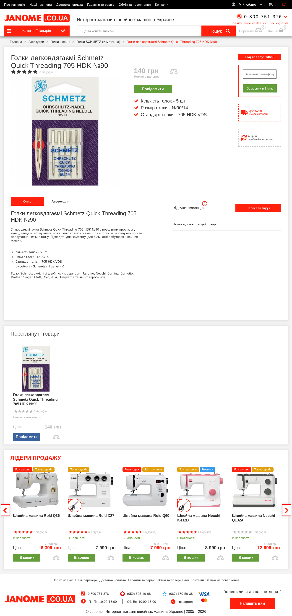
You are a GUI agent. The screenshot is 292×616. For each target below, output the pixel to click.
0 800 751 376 (263, 16)
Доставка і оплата (69, 4)
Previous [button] (5, 510)
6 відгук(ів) (95, 532)
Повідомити (153, 89)
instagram (185, 601)
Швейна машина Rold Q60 (146, 516)
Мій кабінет (248, 4)
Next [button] (286, 510)
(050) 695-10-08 (139, 593)
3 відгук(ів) (149, 532)
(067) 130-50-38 (181, 593)
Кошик (273, 31)
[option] (65, 131)
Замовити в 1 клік (260, 88)
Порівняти (246, 31)
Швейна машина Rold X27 (91, 516)
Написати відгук (258, 208)
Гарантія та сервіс (100, 4)
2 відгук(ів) (40, 532)
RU (271, 4)
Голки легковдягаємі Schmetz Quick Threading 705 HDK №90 (35, 399)
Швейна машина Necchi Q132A (253, 518)
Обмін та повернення (135, 4)
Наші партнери (40, 4)
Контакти (161, 4)
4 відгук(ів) (204, 532)
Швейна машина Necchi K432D (198, 518)
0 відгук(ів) (46, 72)
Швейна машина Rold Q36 (36, 516)
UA (284, 4)
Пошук (216, 31)
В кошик (26, 558)
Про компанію (14, 4)
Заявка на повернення (223, 580)
